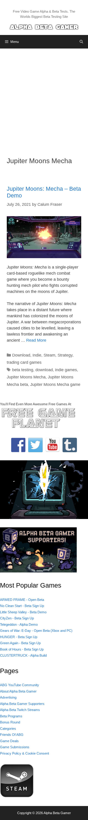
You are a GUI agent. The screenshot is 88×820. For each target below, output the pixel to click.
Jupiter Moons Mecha (26, 377)
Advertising (8, 697)
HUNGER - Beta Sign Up (18, 637)
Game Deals (9, 741)
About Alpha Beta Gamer (18, 691)
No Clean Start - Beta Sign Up (22, 606)
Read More (36, 340)
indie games (66, 370)
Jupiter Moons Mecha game (55, 384)
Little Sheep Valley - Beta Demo (23, 612)
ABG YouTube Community (19, 685)
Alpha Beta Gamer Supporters (22, 704)
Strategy (65, 355)
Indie (36, 355)
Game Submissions (14, 747)
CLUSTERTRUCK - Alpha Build (23, 655)
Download (21, 355)
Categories (8, 728)
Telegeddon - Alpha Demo (19, 624)
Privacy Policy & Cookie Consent (24, 753)
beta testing (22, 370)
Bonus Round (10, 722)
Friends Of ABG (11, 735)
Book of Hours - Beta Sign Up (22, 649)
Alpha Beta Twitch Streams (20, 710)
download (44, 370)
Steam (49, 355)
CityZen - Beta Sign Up (17, 618)
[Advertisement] (44, 99)
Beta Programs (11, 716)
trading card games (24, 362)
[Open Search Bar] (81, 42)
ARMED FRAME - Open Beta (22, 600)
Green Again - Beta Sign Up (20, 643)
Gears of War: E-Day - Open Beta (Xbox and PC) (36, 630)
